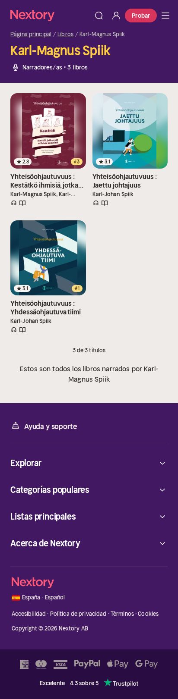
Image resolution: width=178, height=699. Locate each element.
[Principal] (165, 15)
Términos (122, 614)
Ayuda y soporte (50, 426)
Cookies (148, 614)
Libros (65, 34)
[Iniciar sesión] (116, 15)
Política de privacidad (78, 614)
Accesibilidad (29, 614)
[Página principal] (50, 15)
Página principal (30, 34)
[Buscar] (99, 15)
